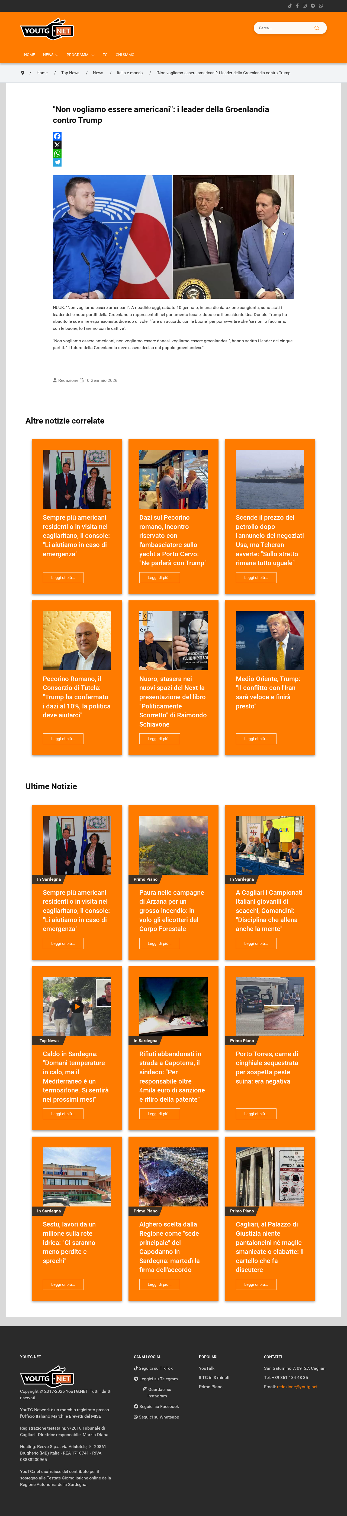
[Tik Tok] (290, 5)
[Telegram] (313, 5)
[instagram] (305, 5)
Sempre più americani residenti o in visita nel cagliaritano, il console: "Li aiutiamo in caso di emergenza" (76, 536)
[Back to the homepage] (47, 28)
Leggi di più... (63, 577)
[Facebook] (173, 136)
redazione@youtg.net (297, 1386)
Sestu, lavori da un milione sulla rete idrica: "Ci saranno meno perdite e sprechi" (69, 1242)
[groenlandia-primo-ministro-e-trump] (173, 237)
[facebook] (297, 5)
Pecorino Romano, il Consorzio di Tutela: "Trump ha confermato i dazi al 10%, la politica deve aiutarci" (77, 697)
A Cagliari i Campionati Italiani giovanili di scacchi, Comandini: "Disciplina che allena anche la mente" (269, 911)
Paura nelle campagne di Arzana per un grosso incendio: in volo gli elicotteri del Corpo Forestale (171, 911)
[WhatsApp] (173, 153)
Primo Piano (211, 1386)
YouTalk (206, 1368)
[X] (173, 145)
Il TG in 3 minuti (214, 1377)
